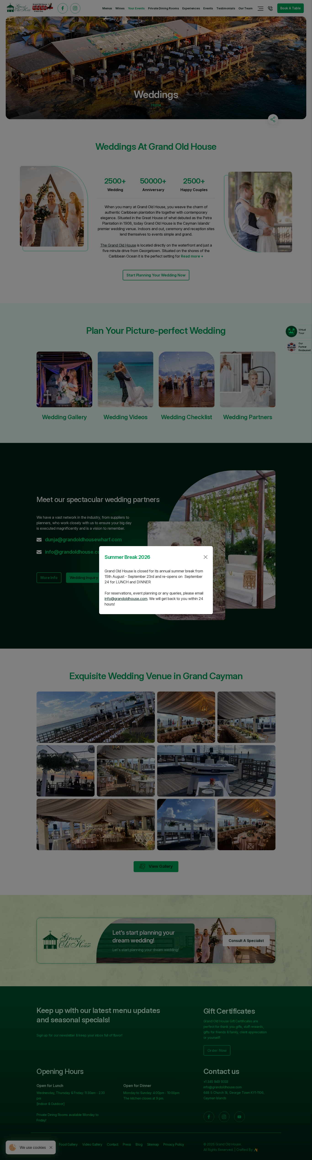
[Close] (205, 557)
